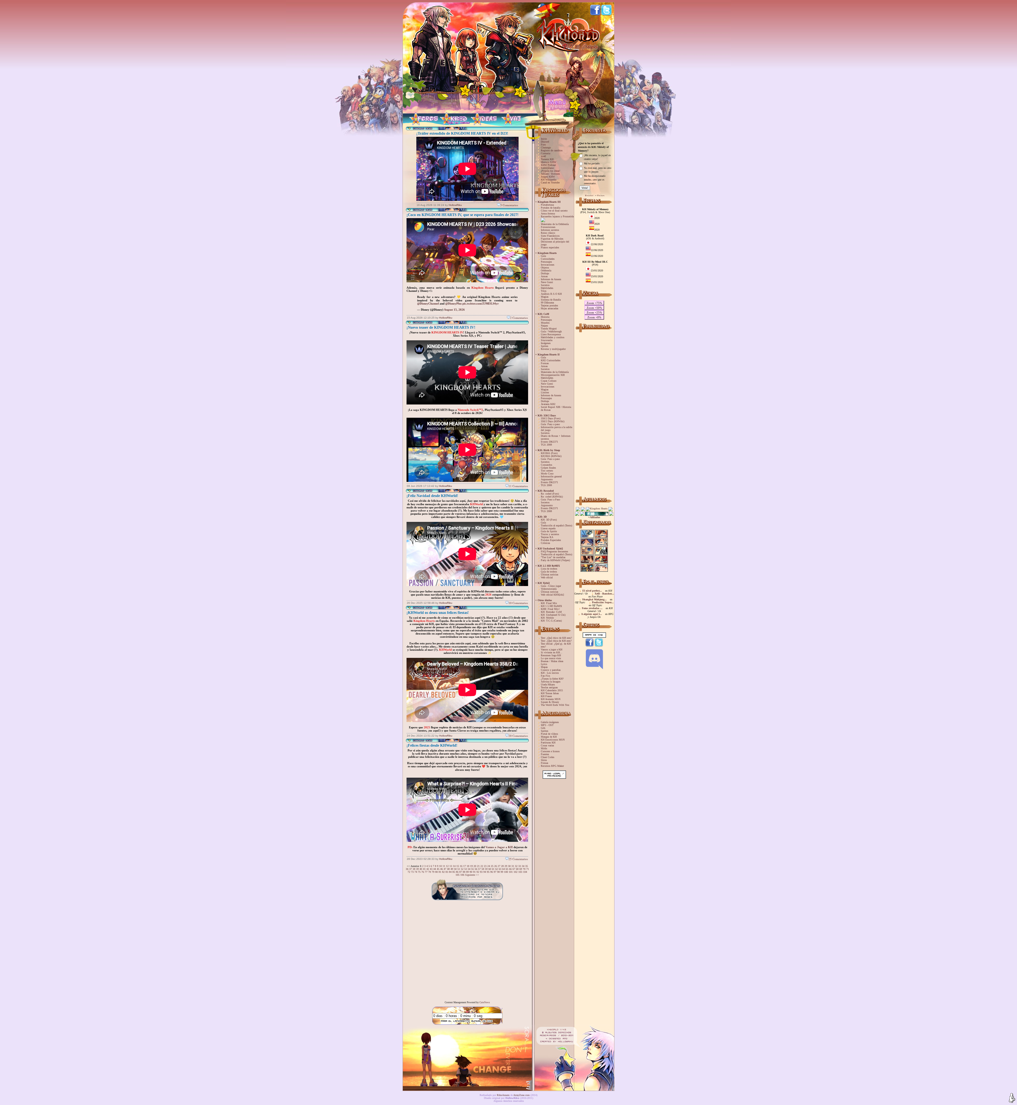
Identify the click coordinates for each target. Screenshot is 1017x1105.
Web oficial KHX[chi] (552, 594)
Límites (545, 392)
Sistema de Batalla (551, 299)
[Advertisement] (594, 413)
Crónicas (545, 543)
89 (467, 871)
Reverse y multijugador (553, 348)
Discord (545, 141)
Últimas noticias (549, 574)
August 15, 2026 (454, 309)
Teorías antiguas (549, 687)
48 (448, 869)
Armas (544, 276)
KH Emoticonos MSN (553, 739)
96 (491, 871)
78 (429, 871)
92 (477, 871)
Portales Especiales (551, 540)
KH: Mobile (547, 617)
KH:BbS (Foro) (549, 453)
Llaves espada (548, 528)
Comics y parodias (551, 669)
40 (421, 869)
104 (525, 871)
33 (519, 866)
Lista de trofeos (549, 568)
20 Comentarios (518, 736)
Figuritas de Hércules (552, 238)
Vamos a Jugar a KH (499, 847)
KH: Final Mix (549, 603)
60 (489, 869)
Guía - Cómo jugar (551, 585)
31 (512, 866)
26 (495, 866)
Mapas (544, 667)
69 (520, 869)
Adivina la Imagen (550, 681)
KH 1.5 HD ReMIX (551, 606)
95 (488, 871)
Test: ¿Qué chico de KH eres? (556, 637)
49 (451, 869)
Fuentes (545, 754)
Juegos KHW (548, 176)
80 (436, 871)
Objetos (545, 267)
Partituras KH (548, 742)
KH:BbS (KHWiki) (551, 456)
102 (516, 871)
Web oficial (547, 577)
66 (510, 869)
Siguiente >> (472, 874)
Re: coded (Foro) (550, 493)
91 (474, 871)
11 (444, 866)
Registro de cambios (552, 150)
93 (481, 871)
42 (427, 869)
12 (447, 866)
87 (460, 871)
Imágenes (546, 343)
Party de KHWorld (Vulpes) (555, 560)
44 (434, 869)
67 (513, 869)
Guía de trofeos (549, 571)
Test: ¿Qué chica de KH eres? (556, 640)
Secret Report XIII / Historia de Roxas (556, 408)
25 (492, 866)
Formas (545, 363)
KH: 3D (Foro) (549, 519)
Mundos (545, 322)
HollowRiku (455, 205)
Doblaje (545, 273)
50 (455, 869)
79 (433, 871)
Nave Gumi (547, 282)
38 (414, 869)
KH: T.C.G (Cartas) (551, 620)
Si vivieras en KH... (551, 652)
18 (468, 866)
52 (462, 869)
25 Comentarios (518, 859)
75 (419, 871)
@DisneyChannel (428, 303)
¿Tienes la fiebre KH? (552, 678)
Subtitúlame (547, 167)
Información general (551, 476)
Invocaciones (547, 264)
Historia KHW (548, 162)
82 (443, 871)
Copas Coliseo (548, 380)
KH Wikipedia (548, 179)
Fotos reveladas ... (592, 608)
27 (499, 866)
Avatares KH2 (548, 404)
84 (450, 871)
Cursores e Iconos (550, 751)
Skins (544, 760)
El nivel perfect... (592, 590)
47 (445, 869)
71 (527, 869)
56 (476, 869)
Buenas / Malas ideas (552, 661)
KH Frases (546, 696)
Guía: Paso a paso (550, 424)
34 (523, 866)
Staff (543, 156)
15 (457, 866)
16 (461, 866)
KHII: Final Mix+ (550, 608)
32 (516, 866)
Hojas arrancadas (549, 308)
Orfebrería (546, 270)
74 (415, 871)
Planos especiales (550, 247)
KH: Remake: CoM (551, 611)
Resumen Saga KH (551, 655)
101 (511, 871)
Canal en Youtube (550, 182)
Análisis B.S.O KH (551, 293)
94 (484, 871)
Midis (544, 748)
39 (417, 869)
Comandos (546, 464)
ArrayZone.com (521, 1095)
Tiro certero (547, 470)
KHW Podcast (548, 165)
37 (410, 869)
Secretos (545, 285)
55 (472, 869)
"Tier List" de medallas (553, 557)
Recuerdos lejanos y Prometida (557, 216)
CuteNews (484, 1002)
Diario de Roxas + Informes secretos (555, 437)
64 (503, 869)
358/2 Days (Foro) (550, 418)
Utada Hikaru (548, 684)
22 (481, 866)
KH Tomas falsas (550, 693)
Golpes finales (548, 467)
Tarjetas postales (549, 305)
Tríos (543, 290)
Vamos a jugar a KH (551, 649)
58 (482, 869)
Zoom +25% (594, 312)
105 (458, 874)
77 (426, 871)
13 (450, 866)
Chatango (546, 147)
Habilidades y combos (552, 337)
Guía (543, 255)
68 (517, 869)
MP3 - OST (547, 725)
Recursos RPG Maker (552, 765)
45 (438, 869)
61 (493, 869)
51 (458, 869)
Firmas (544, 762)
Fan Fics (545, 675)
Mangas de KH (549, 736)
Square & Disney (550, 702)
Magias (544, 296)
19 (471, 866)
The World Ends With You (555, 704)
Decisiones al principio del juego (555, 243)
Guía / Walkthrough (551, 331)
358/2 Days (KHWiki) (552, 421)
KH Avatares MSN (550, 699)
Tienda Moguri (549, 328)
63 (500, 869)
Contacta (545, 153)
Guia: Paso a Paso (550, 499)
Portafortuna (547, 204)
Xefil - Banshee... (604, 593)
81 (440, 871)
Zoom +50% (594, 307)
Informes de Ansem (551, 279)
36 (407, 869)
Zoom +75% (594, 303)
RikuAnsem (503, 1095)
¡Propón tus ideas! (550, 170)
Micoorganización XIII (553, 374)
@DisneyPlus (453, 303)
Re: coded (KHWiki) (552, 496)
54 (469, 869)
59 (486, 869)
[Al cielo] (1012, 1098)
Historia (545, 316)
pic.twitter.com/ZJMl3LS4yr (480, 303)
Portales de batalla (550, 207)
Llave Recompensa (551, 334)
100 (506, 871)
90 (471, 871)
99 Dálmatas (547, 302)
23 (485, 866)
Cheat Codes (547, 757)
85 (453, 871)
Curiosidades (548, 258)
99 (502, 871)
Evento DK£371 (549, 441)
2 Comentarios (519, 318)
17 (464, 866)
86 (457, 871)
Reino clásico (548, 232)
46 (441, 869)
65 (507, 869)
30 (509, 866)
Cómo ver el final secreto (554, 210)
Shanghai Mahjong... (594, 599)
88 (464, 871)
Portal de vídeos (549, 733)
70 (524, 869)
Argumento (547, 479)
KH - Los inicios (550, 672)
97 (495, 871)
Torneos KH (547, 159)
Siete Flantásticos (550, 235)
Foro (543, 144)
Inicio (544, 138)
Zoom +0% (594, 317)
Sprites (544, 346)
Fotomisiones (548, 227)
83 (446, 871)
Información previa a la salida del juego (556, 429)
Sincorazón (546, 340)
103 (520, 871)
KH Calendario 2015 (552, 690)
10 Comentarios (518, 603)
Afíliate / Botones (550, 173)
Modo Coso (547, 473)
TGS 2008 (546, 444)
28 (502, 866)
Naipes (544, 325)
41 (424, 869)
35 (526, 866)
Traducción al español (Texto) (556, 525)
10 (440, 866)
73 (412, 871)
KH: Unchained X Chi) (553, 614)
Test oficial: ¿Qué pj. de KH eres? (556, 645)
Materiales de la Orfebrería (555, 224)
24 (488, 866)
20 (475, 866)
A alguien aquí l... (591, 614)
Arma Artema (548, 213)
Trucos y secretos (550, 534)
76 (422, 871)
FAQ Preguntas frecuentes (554, 551)
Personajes (546, 261)
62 (496, 869)
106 (462, 874)
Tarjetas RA (547, 537)
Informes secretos (550, 229)
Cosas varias (547, 745)
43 (431, 869)
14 (454, 866)
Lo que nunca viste (551, 658)
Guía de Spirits (549, 531)
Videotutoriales (549, 588)
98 (498, 871)
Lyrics (544, 664)
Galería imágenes (550, 722)
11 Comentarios (518, 486)
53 (465, 869)
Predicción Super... (603, 602)
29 (506, 866)
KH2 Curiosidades (550, 360)
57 (479, 869)
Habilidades (547, 288)
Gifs (543, 728)
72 (409, 871)
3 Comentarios (509, 205)
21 (478, 866)
